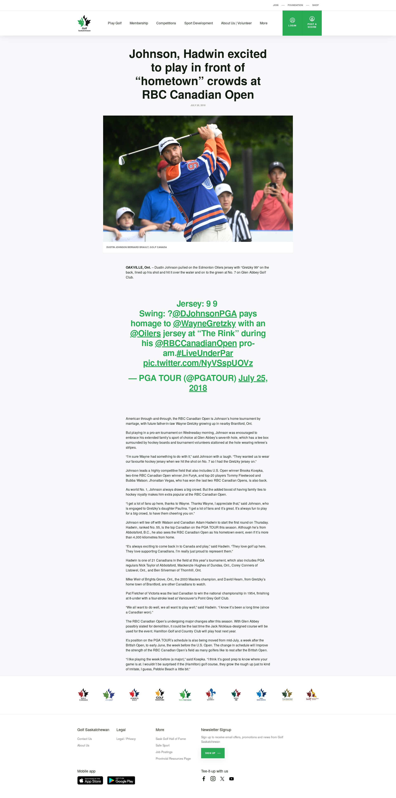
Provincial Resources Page (173, 758)
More (263, 23)
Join (275, 5)
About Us (83, 745)
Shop (315, 5)
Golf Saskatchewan (93, 729)
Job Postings (164, 752)
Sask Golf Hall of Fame (171, 739)
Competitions (166, 23)
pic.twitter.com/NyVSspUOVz (198, 362)
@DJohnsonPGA (204, 313)
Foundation (295, 5)
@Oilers (145, 333)
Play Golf (114, 23)
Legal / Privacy (126, 739)
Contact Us (84, 739)
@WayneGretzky (204, 323)
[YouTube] (231, 778)
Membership (139, 23)
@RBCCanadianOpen (196, 343)
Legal (121, 729)
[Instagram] (213, 778)
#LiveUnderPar (205, 352)
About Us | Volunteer (236, 23)
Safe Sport (163, 745)
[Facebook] (203, 778)
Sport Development (198, 23)
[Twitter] (222, 778)
